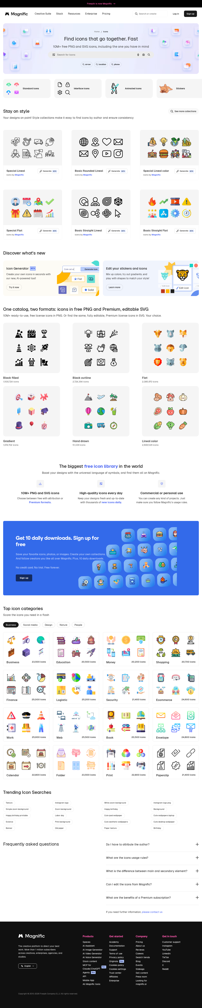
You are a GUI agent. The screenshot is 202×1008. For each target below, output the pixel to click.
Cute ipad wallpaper (113, 815)
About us (140, 945)
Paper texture (110, 828)
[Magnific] (31, 936)
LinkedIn (166, 953)
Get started (116, 936)
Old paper (59, 828)
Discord (166, 961)
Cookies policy (116, 965)
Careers (139, 953)
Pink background (62, 822)
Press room (141, 976)
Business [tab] (11, 624)
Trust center (115, 972)
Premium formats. (40, 502)
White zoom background (115, 803)
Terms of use (115, 953)
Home (97, 31)
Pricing (106, 14)
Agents (89, 972)
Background (159, 809)
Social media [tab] (30, 624)
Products (88, 936)
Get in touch (169, 936)
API (84, 976)
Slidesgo (140, 969)
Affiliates (113, 976)
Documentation (117, 945)
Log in (176, 13)
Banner (9, 828)
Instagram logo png (162, 803)
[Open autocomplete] (52, 55)
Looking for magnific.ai (141, 982)
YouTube (166, 949)
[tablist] (101, 624)
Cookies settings (117, 969)
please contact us (152, 912)
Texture (9, 803)
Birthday (157, 828)
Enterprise (114, 980)
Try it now (14, 287)
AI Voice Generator (92, 957)
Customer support (171, 942)
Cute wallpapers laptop (164, 815)
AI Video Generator (92, 953)
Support (113, 949)
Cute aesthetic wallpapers (116, 822)
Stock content (90, 961)
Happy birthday (111, 809)
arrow (88, 64)
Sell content (142, 972)
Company (141, 936)
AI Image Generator (92, 949)
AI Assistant (89, 945)
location (102, 64)
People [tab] (78, 624)
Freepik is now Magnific (99, 3)
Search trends (143, 957)
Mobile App (88, 980)
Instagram (167, 945)
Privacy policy (116, 957)
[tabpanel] (101, 705)
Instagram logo (61, 803)
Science (9, 822)
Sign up (190, 13)
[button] (27, 966)
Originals (116, 961)
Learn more (114, 287)
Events (139, 965)
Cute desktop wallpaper (164, 822)
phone (117, 64)
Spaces (86, 942)
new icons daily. (112, 502)
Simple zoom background (17, 809)
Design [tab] (48, 624)
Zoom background (63, 809)
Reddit (165, 969)
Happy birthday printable (17, 815)
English (27, 966)
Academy (114, 942)
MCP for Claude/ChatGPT (94, 967)
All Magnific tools (91, 984)
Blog (138, 961)
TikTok (165, 957)
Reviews (140, 949)
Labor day (59, 815)
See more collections (185, 111)
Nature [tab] (63, 624)
